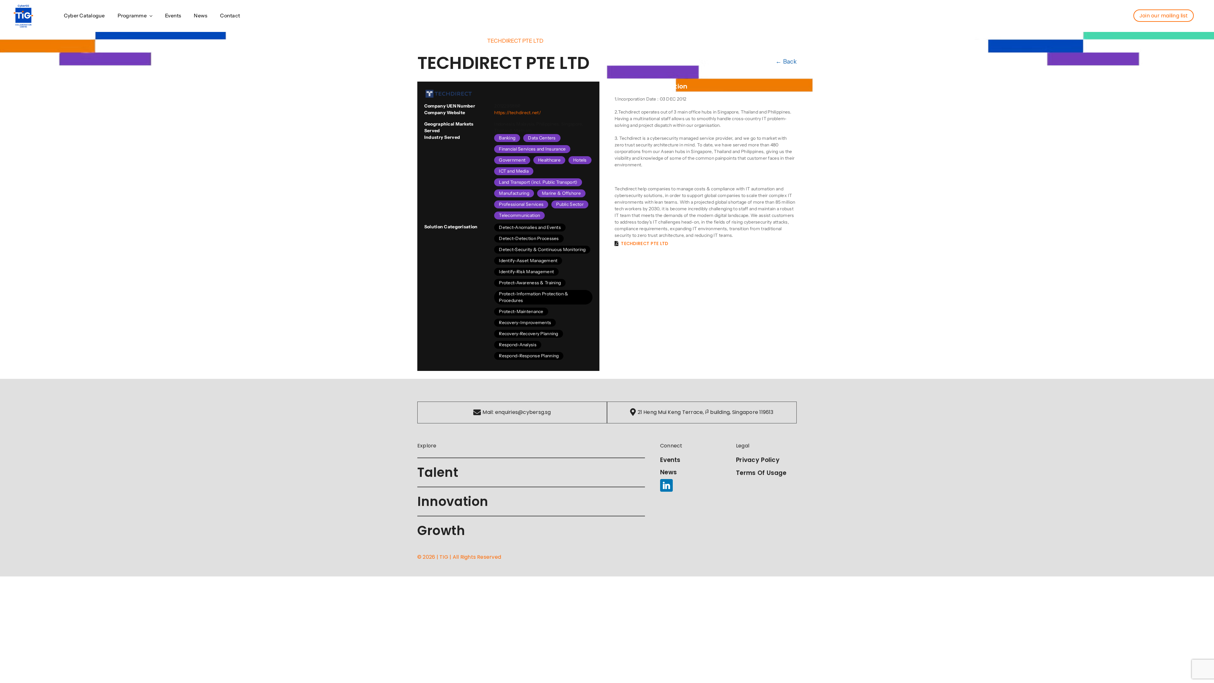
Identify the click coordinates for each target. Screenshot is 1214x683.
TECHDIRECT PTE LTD (644, 243)
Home (425, 41)
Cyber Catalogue (460, 41)
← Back (786, 61)
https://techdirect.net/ (517, 112)
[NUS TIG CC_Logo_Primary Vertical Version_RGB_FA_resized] (23, 7)
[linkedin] (666, 485)
